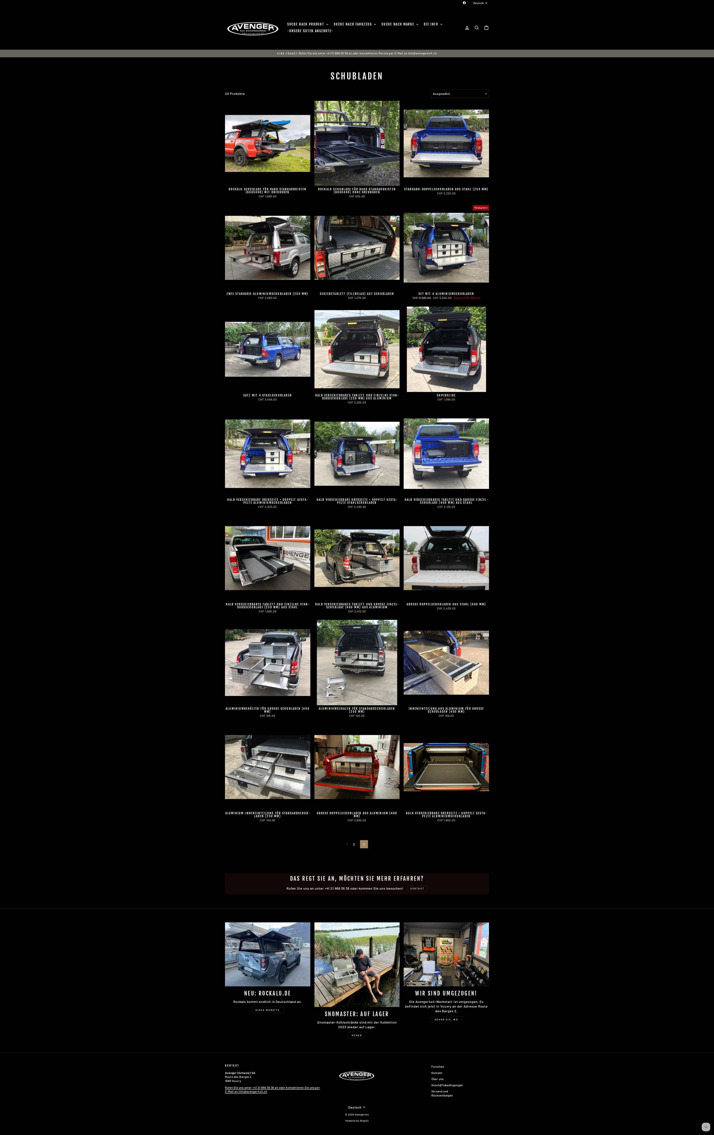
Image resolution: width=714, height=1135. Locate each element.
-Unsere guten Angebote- (310, 31)
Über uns (437, 1079)
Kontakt (436, 1073)
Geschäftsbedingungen (447, 1085)
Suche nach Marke (398, 24)
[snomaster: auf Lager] (357, 964)
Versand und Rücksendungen (442, 1093)
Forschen (437, 1066)
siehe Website (267, 1010)
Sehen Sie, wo (446, 1019)
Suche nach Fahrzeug (353, 24)
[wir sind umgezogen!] (446, 954)
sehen (357, 1035)
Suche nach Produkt (306, 24)
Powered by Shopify (357, 1120)
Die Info (431, 24)
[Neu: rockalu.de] (267, 954)
